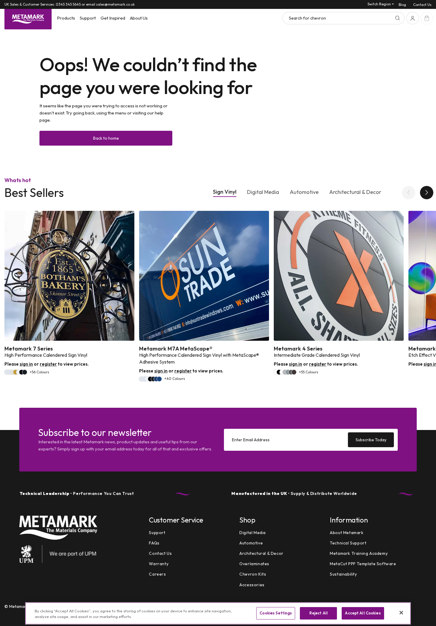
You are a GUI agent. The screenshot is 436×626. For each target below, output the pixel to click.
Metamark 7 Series (28, 348)
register (48, 364)
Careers (157, 574)
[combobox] (343, 18)
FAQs (154, 543)
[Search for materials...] (397, 18)
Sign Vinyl (224, 192)
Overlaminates (254, 563)
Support (157, 532)
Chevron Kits (252, 574)
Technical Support (348, 543)
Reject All (318, 613)
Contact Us (422, 4)
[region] (218, 613)
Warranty (158, 563)
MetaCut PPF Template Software (363, 563)
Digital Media (263, 192)
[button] (66, 18)
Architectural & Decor (355, 192)
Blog (402, 4)
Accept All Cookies (363, 613)
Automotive (304, 192)
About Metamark (346, 532)
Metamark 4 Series (298, 348)
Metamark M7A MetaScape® (175, 348)
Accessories (252, 584)
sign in (26, 364)
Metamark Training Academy (359, 553)
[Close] (401, 612)
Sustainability (343, 574)
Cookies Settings (276, 613)
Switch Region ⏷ (380, 4)
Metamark (18, 606)
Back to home (106, 138)
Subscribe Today (371, 439)
